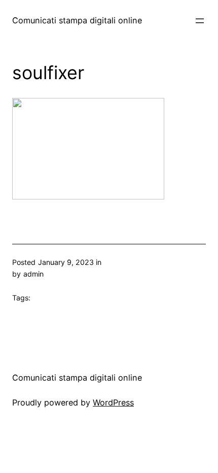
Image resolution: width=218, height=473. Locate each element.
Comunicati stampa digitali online (77, 20)
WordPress (113, 402)
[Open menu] (200, 21)
